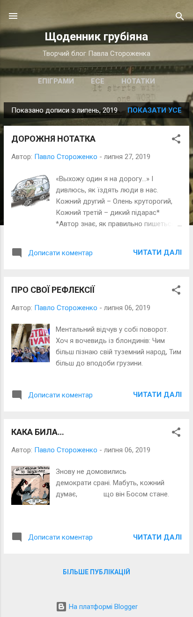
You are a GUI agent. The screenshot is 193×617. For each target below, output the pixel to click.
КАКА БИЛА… (37, 432)
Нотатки (138, 81)
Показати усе (154, 110)
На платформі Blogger (102, 606)
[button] (176, 139)
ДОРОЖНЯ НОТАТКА (53, 139)
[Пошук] (180, 17)
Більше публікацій (96, 572)
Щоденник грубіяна (96, 36)
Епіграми (56, 81)
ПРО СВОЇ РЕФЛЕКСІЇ (53, 290)
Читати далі (157, 252)
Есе (97, 81)
